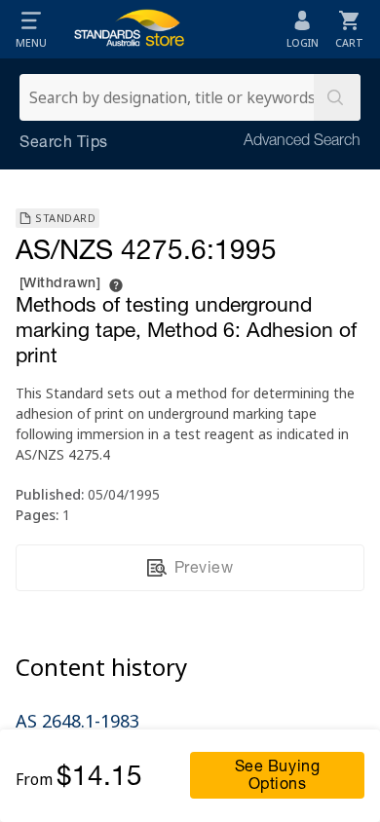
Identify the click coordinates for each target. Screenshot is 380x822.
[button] (31, 29)
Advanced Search (302, 142)
